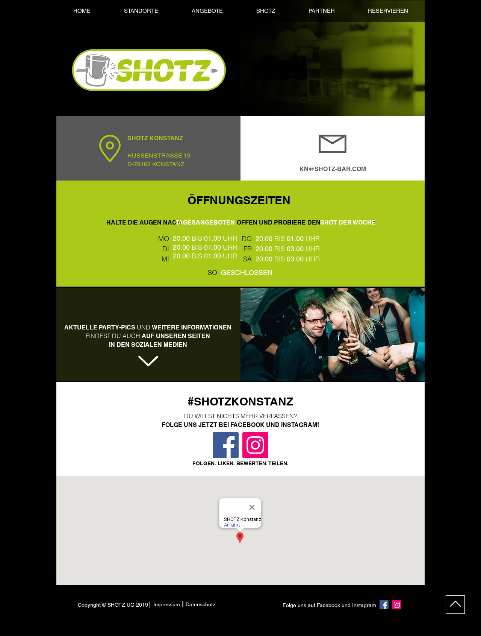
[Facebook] (226, 445)
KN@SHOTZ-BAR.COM (332, 169)
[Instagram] (255, 445)
